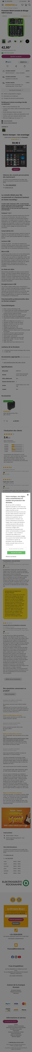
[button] (11, 556)
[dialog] (16, 526)
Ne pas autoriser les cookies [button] (16, 548)
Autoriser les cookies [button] (16, 552)
